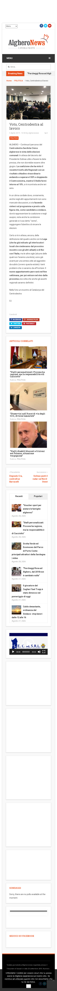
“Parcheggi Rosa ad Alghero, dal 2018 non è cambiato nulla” (33, 572)
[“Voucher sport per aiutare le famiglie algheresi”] (16, 507)
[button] (28, 644)
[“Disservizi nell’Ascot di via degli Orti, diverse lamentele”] (28, 396)
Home (9, 81)
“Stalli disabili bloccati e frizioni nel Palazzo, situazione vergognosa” (27, 453)
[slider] (26, 652)
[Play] (13, 651)
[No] (53, 980)
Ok (28, 986)
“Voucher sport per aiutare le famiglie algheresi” (32, 509)
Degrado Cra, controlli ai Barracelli (16, 479)
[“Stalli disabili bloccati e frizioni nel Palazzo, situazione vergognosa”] (28, 434)
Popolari (38, 496)
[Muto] (39, 651)
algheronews (33, 133)
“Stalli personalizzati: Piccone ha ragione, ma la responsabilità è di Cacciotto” (27, 374)
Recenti (19, 496)
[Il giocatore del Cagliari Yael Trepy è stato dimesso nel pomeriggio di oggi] (16, 588)
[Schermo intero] (43, 651)
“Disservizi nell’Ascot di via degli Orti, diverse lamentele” (27, 414)
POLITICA (18, 81)
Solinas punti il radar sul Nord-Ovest (40, 479)
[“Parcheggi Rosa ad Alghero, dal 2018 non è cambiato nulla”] (16, 571)
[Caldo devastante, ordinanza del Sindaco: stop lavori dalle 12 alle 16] (16, 610)
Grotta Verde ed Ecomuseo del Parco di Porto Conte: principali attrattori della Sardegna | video (28, 550)
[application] (28, 644)
